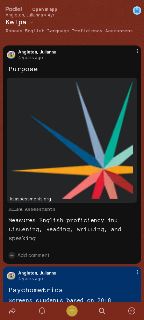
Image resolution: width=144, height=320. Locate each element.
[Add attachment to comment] (12, 255)
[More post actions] (132, 54)
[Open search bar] (102, 311)
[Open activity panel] (42, 311)
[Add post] (72, 311)
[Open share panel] (12, 311)
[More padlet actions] (132, 311)
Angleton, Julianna (24, 15)
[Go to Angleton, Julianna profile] (11, 55)
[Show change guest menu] (137, 10)
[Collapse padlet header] (31, 22)
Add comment (33, 255)
